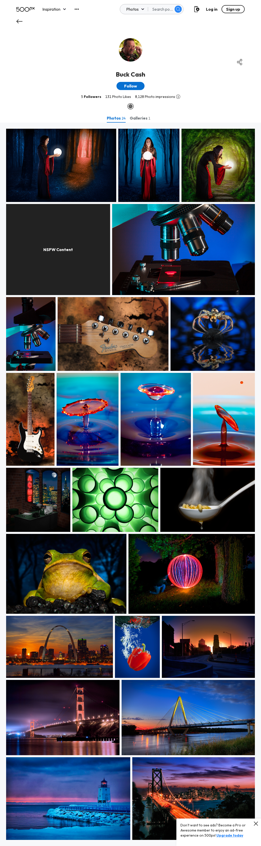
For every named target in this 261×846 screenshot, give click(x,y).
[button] (178, 9)
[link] (61, 165)
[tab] (116, 118)
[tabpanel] (130, 484)
